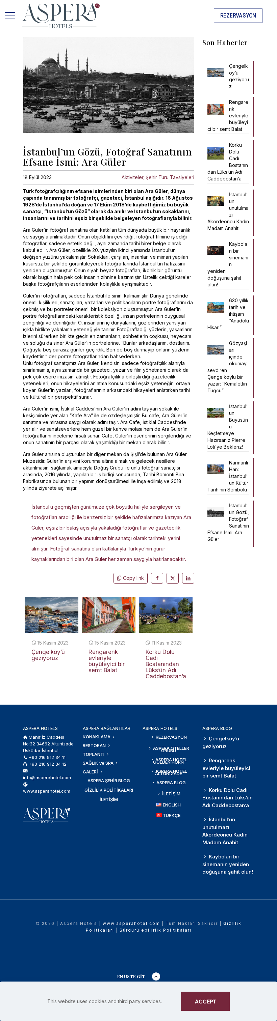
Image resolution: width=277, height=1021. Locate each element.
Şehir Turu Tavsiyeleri (170, 177)
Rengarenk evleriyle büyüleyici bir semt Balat (107, 661)
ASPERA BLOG (170, 782)
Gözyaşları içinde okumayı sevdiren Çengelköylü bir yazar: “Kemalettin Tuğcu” (227, 366)
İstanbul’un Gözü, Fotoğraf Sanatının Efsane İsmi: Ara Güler (228, 522)
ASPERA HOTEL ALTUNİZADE (170, 772)
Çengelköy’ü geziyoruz (48, 655)
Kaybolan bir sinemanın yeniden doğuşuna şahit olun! (227, 264)
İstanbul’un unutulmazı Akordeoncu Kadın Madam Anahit (228, 211)
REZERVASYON (171, 737)
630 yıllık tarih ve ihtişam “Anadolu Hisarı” (228, 313)
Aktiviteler (132, 177)
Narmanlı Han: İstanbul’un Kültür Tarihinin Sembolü (227, 476)
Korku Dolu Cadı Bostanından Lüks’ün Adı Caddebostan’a (166, 664)
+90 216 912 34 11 (47, 757)
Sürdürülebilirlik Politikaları (156, 930)
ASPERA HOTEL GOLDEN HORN (170, 761)
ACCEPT (205, 1001)
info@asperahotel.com (47, 777)
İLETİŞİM (109, 799)
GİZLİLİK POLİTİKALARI (108, 790)
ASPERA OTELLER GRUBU (170, 749)
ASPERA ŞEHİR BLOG (108, 780)
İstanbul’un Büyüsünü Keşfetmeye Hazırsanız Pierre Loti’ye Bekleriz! (227, 426)
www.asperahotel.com (46, 791)
